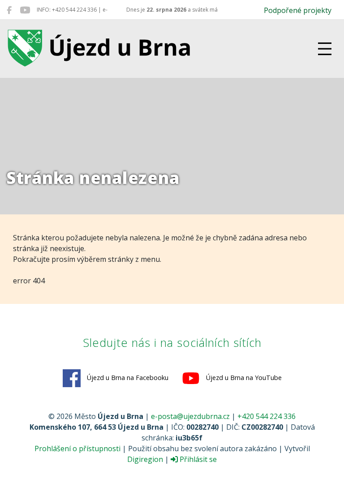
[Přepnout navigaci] (325, 48)
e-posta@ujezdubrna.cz (190, 416)
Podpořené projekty (297, 10)
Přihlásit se (197, 459)
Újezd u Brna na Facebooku (126, 377)
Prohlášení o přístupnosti (77, 448)
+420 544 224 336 (266, 416)
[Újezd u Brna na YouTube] (25, 10)
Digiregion (145, 459)
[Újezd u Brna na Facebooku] (9, 10)
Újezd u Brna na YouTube (243, 377)
